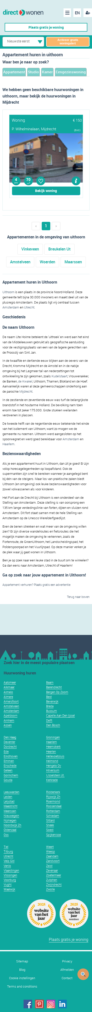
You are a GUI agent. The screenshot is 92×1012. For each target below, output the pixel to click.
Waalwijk (9, 889)
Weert (50, 847)
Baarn (49, 682)
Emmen (9, 761)
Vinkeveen (30, 249)
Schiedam (52, 816)
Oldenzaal (10, 830)
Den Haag (10, 737)
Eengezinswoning (71, 71)
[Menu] (67, 12)
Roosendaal (54, 806)
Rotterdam (53, 811)
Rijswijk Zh (53, 797)
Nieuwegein (11, 816)
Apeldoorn (10, 715)
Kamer (47, 71)
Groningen (53, 737)
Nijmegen (10, 820)
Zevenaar (52, 870)
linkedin (62, 1004)
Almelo (8, 692)
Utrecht (29, 307)
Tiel (6, 847)
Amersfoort (11, 701)
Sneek (50, 825)
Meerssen (10, 811)
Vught (8, 884)
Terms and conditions (22, 986)
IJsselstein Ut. (55, 775)
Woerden (47, 262)
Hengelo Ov (53, 765)
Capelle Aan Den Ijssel (60, 715)
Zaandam (52, 856)
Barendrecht (54, 687)
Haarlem (8, 444)
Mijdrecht (25, 391)
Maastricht (10, 806)
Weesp (50, 851)
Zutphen (51, 880)
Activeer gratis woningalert (67, 41)
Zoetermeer (53, 875)
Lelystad (9, 801)
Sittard (50, 820)
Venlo (7, 866)
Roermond (53, 801)
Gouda (8, 780)
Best (49, 697)
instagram (51, 1004)
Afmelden (67, 970)
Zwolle (50, 889)
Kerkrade (52, 780)
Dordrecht (10, 746)
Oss (6, 835)
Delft (49, 720)
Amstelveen (20, 262)
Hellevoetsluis (55, 756)
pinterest (39, 1004)
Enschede (10, 765)
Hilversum (52, 770)
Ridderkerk (53, 792)
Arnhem (9, 720)
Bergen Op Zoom (57, 692)
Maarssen (73, 262)
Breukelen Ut (59, 249)
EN (77, 13)
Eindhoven (11, 756)
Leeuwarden (11, 792)
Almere (8, 697)
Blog (22, 970)
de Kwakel (25, 381)
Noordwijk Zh (12, 825)
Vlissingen (10, 875)
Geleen (8, 770)
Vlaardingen (11, 870)
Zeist (49, 866)
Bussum (51, 711)
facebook (28, 1004)
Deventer (9, 742)
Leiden (8, 797)
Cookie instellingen (22, 978)
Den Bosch (53, 725)
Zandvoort (53, 861)
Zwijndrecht (54, 884)
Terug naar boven (78, 597)
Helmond (52, 761)
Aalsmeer (10, 682)
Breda (49, 706)
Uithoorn (8, 292)
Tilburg (8, 851)
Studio (33, 71)
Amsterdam (10, 307)
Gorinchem (11, 775)
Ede (6, 751)
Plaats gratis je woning (46, 27)
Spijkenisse (53, 835)
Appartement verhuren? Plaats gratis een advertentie (36, 585)
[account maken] (87, 12)
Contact (67, 978)
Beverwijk (52, 701)
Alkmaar (9, 687)
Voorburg (10, 880)
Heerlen (51, 751)
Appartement (14, 71)
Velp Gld (9, 861)
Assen (8, 725)
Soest (49, 830)
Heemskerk (53, 746)
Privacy (67, 961)
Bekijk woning (46, 190)
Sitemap (22, 961)
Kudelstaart (59, 376)
